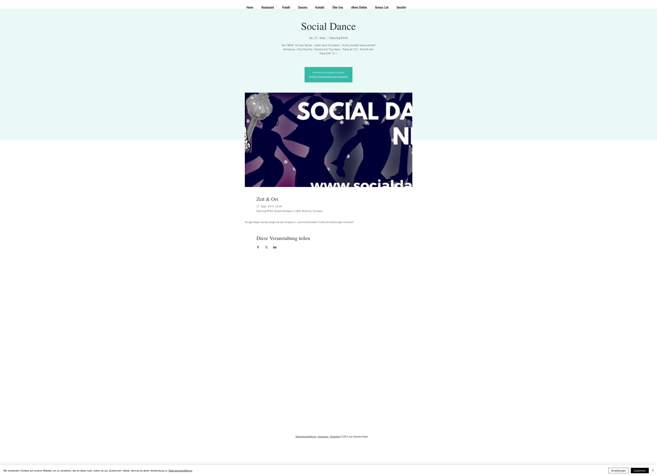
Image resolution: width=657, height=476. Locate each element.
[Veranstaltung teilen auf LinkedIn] (274, 247)
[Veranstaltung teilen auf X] (266, 247)
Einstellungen (618, 470)
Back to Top (328, 368)
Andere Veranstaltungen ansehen (328, 76)
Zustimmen (640, 470)
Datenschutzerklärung (180, 470)
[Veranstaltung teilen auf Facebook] (258, 247)
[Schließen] (653, 470)
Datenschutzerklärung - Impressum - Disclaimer (318, 436)
